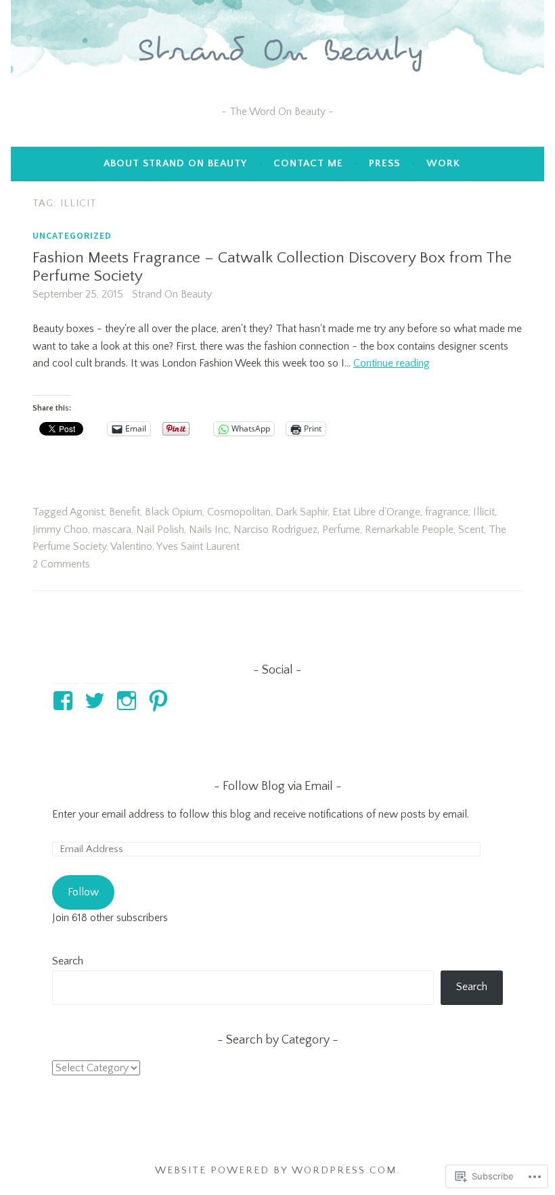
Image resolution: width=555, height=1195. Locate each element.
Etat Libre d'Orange (376, 512)
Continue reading (391, 363)
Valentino (131, 546)
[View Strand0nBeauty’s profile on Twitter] (97, 700)
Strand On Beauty (172, 294)
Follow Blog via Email (278, 786)
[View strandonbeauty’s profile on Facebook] (65, 700)
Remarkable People (409, 529)
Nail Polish (160, 529)
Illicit (484, 512)
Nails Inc (209, 529)
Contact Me (308, 163)
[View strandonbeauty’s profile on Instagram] (129, 700)
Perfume (341, 529)
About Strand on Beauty (175, 163)
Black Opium (173, 512)
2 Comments (61, 564)
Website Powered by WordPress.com (276, 1170)
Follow (83, 892)
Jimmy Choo (60, 529)
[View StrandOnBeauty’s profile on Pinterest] (161, 700)
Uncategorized (72, 235)
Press (384, 163)
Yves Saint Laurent (198, 546)
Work (443, 163)
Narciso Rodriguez (275, 529)
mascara (112, 529)
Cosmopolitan (239, 512)
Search (67, 961)
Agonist (87, 512)
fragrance (446, 512)
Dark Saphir (301, 512)
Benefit (124, 512)
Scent (471, 529)
